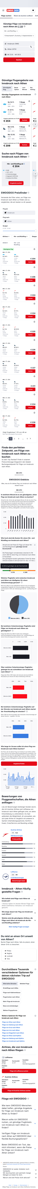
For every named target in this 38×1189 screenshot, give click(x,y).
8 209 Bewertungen (17, 877)
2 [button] (14, 439)
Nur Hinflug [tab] (32, 88)
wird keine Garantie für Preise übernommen (18, 1164)
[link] (16, 183)
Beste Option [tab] (16, 88)
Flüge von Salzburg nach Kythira (13, 1038)
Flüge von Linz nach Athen (11, 1030)
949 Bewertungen (17, 835)
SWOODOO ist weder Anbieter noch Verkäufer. (16, 1170)
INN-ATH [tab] (19, 473)
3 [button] (18, 439)
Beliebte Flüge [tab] (24, 983)
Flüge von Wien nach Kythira (11, 1035)
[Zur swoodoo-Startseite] (13, 10)
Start (10, 1185)
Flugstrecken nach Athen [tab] (11, 997)
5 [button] (27, 439)
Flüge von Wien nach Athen (11, 1022)
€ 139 (20, 26)
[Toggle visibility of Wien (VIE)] (26, 618)
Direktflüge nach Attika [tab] (10, 988)
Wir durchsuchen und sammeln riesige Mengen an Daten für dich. (17, 1174)
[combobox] (21, 212)
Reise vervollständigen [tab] (10, 1006)
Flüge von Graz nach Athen (11, 1027)
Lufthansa (14, 872)
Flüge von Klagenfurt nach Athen (13, 1033)
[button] (3, 10)
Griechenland (23, 1185)
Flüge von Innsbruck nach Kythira (13, 1041)
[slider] (36, 231)
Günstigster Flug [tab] (7, 88)
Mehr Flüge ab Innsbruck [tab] (11, 1001)
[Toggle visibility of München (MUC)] (14, 618)
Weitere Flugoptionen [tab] (10, 1010)
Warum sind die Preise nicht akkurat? (16, 1178)
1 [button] (10, 439)
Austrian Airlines (16, 830)
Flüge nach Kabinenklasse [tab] (11, 992)
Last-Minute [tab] (24, 88)
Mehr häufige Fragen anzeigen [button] (19, 927)
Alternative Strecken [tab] (10, 983)
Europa (15, 1185)
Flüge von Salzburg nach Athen (12, 1025)
